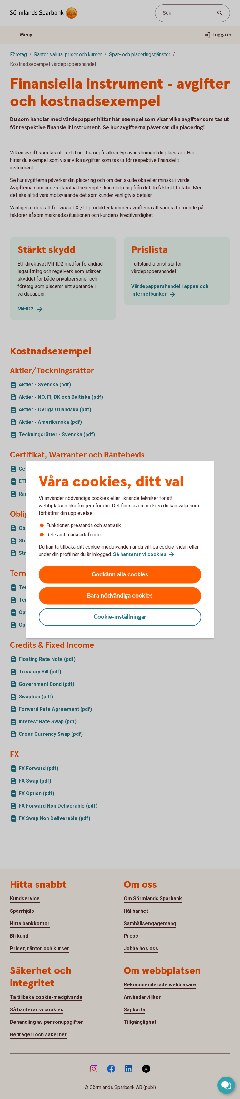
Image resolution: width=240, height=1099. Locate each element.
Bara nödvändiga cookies (120, 595)
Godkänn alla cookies (120, 574)
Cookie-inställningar (120, 617)
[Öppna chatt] (226, 1085)
